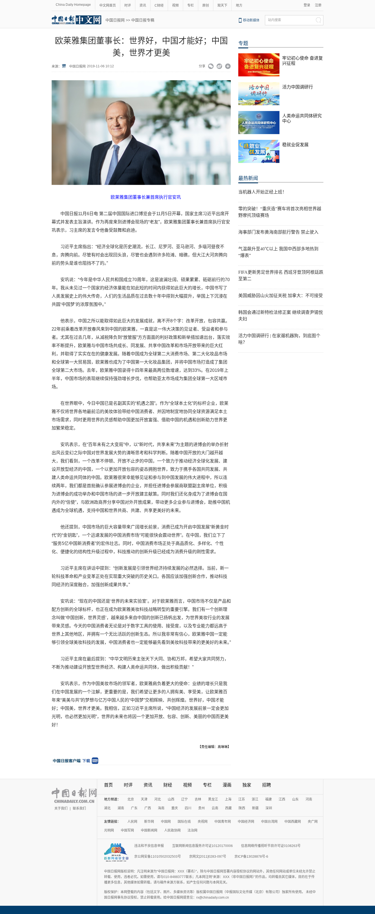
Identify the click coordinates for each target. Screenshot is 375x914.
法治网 (192, 830)
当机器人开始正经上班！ (262, 192)
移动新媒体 (251, 20)
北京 (130, 799)
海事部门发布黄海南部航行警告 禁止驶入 (278, 232)
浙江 (255, 799)
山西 (171, 799)
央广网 (313, 822)
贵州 (201, 808)
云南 (215, 808)
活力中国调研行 (297, 87)
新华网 (149, 822)
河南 (309, 799)
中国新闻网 (149, 830)
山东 (295, 799)
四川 (188, 808)
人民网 (132, 822)
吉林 (198, 799)
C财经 (159, 5)
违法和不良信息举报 (149, 846)
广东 (134, 808)
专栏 (190, 5)
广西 (147, 808)
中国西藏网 (292, 822)
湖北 (107, 808)
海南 (161, 808)
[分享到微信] (211, 66)
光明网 (109, 830)
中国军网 (127, 830)
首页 (108, 785)
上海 (228, 799)
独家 (246, 785)
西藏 (228, 808)
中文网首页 (107, 5)
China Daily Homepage (73, 5)
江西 (282, 799)
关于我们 (61, 808)
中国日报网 (115, 20)
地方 (239, 5)
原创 (205, 5)
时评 (127, 5)
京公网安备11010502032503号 (157, 856)
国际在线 (184, 822)
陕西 (242, 808)
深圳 (268, 808)
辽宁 (184, 799)
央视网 (203, 822)
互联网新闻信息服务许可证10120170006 (202, 846)
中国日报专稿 (142, 20)
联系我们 (79, 808)
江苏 (241, 799)
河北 (157, 799)
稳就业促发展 (295, 144)
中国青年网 (222, 822)
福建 (268, 799)
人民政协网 (172, 830)
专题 (243, 43)
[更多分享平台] (228, 66)
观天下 (222, 5)
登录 (307, 5)
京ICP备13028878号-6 (251, 856)
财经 (167, 785)
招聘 (266, 785)
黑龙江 (213, 799)
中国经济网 (246, 822)
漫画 (227, 785)
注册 (318, 5)
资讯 (142, 5)
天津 (144, 799)
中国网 (166, 822)
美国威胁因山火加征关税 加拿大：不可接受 (280, 295)
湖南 (120, 808)
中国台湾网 (269, 822)
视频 (175, 5)
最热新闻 (248, 178)
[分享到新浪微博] (219, 66)
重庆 (174, 808)
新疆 (255, 808)
